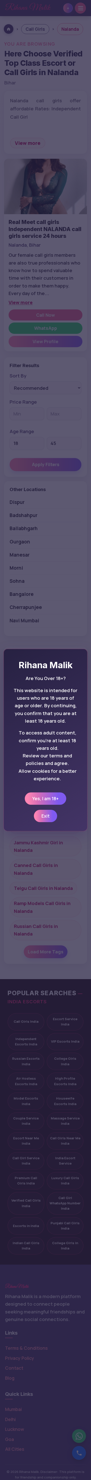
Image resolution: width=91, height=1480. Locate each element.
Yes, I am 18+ (45, 798)
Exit (45, 816)
